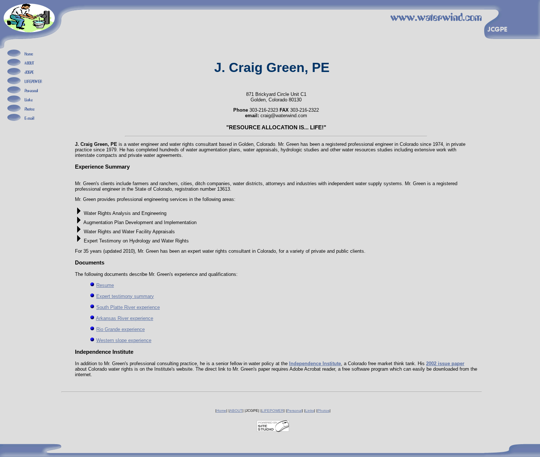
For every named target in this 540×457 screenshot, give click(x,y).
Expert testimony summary (125, 296)
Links (309, 411)
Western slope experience (123, 340)
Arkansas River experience (124, 318)
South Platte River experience (128, 307)
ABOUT (236, 411)
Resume (105, 285)
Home (221, 411)
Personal (294, 411)
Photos (323, 411)
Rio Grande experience (120, 329)
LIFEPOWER (273, 411)
